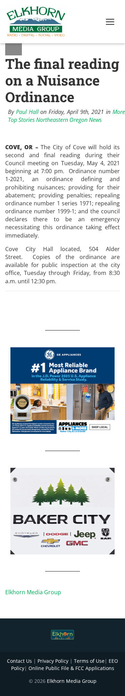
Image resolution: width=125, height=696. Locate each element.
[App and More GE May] (62, 390)
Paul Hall (27, 112)
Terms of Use (89, 661)
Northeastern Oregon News (69, 120)
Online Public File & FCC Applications (71, 668)
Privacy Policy (53, 661)
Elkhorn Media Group (33, 592)
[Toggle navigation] (110, 21)
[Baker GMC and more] (62, 510)
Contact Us (19, 661)
